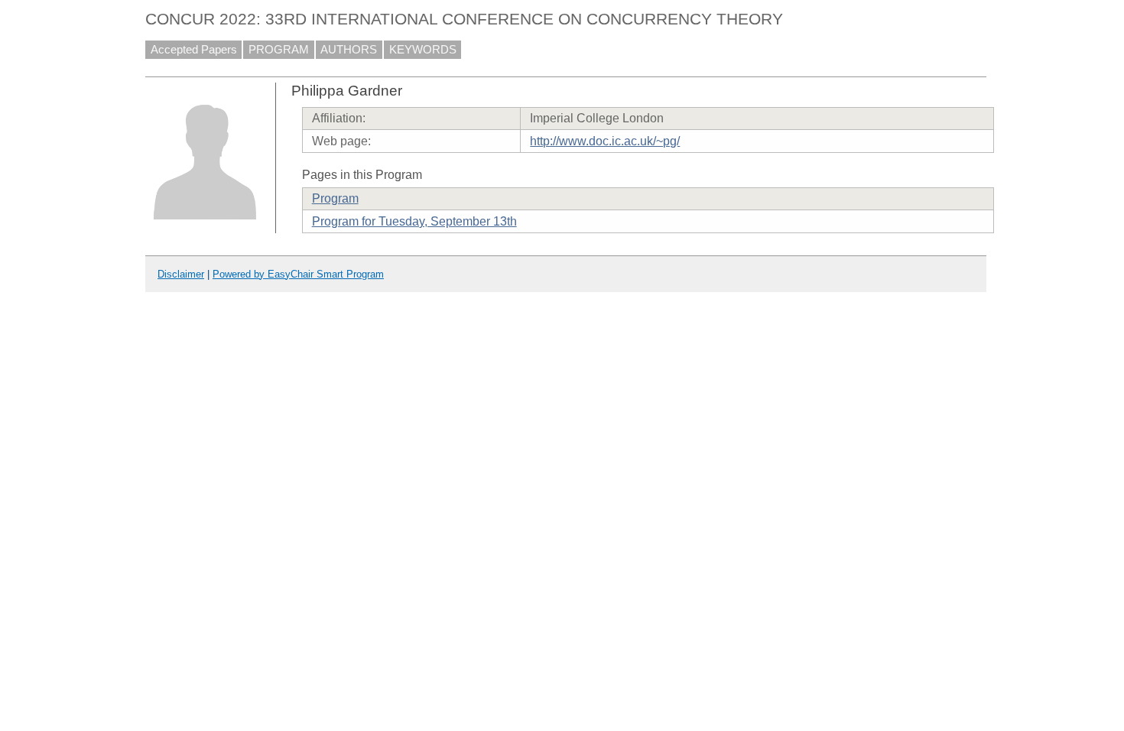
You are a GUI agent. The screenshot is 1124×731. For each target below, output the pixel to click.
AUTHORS (348, 50)
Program (335, 198)
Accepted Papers (194, 50)
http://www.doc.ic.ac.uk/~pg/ (605, 141)
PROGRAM (279, 50)
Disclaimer (181, 274)
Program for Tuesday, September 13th (414, 221)
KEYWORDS (422, 50)
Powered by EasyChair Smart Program (298, 274)
